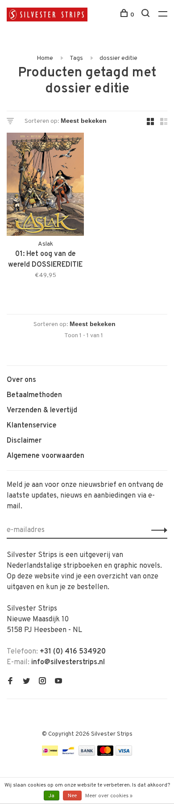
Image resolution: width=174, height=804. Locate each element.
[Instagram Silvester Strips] (42, 682)
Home (45, 58)
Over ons (21, 380)
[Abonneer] (156, 530)
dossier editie (118, 58)
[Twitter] (26, 682)
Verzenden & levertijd (42, 410)
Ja (51, 796)
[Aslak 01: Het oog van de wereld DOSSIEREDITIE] (45, 186)
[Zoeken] (146, 15)
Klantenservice (32, 425)
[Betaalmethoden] (50, 754)
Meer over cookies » (109, 796)
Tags (76, 58)
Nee (72, 796)
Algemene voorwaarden (45, 456)
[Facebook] (10, 682)
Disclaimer (24, 440)
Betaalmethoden (34, 395)
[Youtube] (58, 682)
